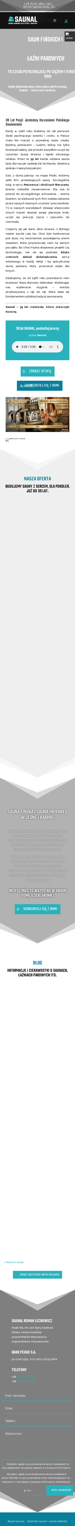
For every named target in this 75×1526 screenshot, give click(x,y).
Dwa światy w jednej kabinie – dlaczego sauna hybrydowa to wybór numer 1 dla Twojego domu (37, 1104)
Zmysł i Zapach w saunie (35, 1206)
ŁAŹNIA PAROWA (37, 711)
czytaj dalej (38, 1065)
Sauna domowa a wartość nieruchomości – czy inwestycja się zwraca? (37, 1011)
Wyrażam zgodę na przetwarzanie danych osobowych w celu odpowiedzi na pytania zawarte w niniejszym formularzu (36, 1466)
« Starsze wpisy (14, 1262)
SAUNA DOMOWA (37, 682)
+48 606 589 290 (38, 4)
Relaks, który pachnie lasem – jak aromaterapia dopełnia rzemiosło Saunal (37, 1197)
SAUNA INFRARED (37, 621)
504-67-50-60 (26, 1381)
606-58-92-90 (26, 1376)
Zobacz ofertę (40, 371)
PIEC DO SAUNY (37, 738)
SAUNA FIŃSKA (37, 560)
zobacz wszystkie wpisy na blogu (39, 1275)
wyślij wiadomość (61, 1490)
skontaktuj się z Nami (42, 386)
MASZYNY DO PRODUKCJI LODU (37, 764)
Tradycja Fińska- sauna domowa (45, 1029)
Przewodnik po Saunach (35, 1020)
